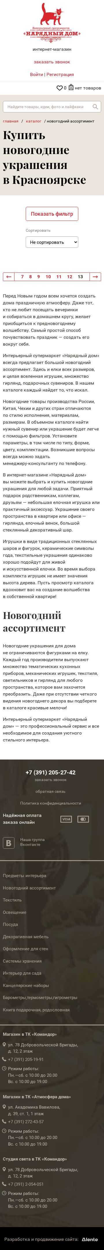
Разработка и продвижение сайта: (42, 1239)
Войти (36, 74)
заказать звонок (52, 62)
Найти (95, 106)
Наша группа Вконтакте (32, 842)
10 (48, 276)
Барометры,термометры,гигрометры (40, 997)
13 (80, 276)
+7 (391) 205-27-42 (50, 772)
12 (69, 276)
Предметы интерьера (24, 875)
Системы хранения (22, 961)
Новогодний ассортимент (29, 888)
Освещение (14, 912)
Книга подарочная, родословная (36, 1010)
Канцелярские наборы (26, 985)
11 (59, 276)
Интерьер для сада (22, 973)
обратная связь (51, 791)
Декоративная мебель (26, 936)
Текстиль (12, 900)
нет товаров (88, 88)
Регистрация (60, 74)
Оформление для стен (25, 948)
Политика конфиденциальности (50, 803)
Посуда (10, 924)
